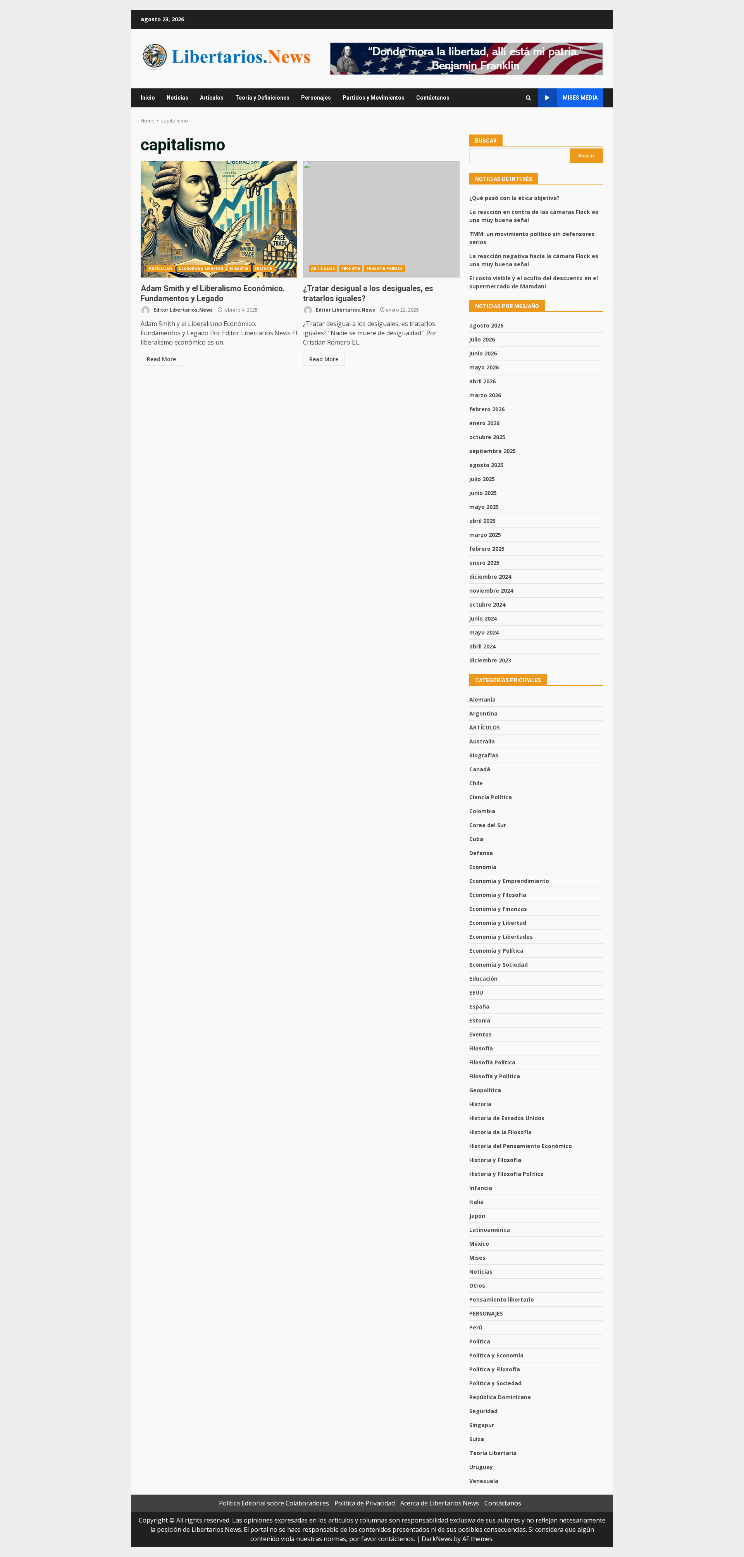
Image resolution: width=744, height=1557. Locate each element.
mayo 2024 (484, 632)
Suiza (476, 1439)
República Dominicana (500, 1397)
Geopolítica (485, 1090)
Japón (477, 1215)
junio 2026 (483, 353)
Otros (477, 1285)
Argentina (483, 713)
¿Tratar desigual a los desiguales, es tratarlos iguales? (381, 219)
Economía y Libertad (201, 268)
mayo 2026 (484, 367)
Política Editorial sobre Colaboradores (274, 1503)
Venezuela (483, 1481)
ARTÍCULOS (160, 268)
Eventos (480, 1034)
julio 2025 (482, 479)
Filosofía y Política (494, 1076)
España (479, 1006)
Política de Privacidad (364, 1503)
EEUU (476, 992)
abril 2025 (482, 520)
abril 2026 (482, 381)
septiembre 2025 (492, 451)
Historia (263, 268)
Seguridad (483, 1411)
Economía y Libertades (501, 936)
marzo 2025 (485, 534)
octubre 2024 (487, 604)
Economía (482, 867)
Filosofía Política (385, 268)
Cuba (476, 839)
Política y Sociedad (495, 1383)
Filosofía (239, 268)
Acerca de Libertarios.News (439, 1503)
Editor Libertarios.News (182, 310)
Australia (482, 741)
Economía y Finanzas (498, 908)
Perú (475, 1327)
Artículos (212, 98)
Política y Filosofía (494, 1369)
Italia (476, 1201)
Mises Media (580, 98)
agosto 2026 (486, 325)
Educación (483, 978)
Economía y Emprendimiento (509, 881)
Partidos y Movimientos (374, 98)
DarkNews (437, 1539)
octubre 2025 (487, 437)
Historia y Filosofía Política (506, 1174)
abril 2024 (482, 646)
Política (479, 1341)
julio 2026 (482, 339)
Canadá (479, 769)
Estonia (479, 1020)
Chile (476, 783)
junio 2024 (483, 618)
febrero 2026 (487, 409)
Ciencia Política (490, 797)
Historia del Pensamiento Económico (520, 1146)
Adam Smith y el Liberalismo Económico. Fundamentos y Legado (219, 219)
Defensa (481, 853)
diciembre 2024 (490, 576)
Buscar (486, 141)
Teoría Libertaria (493, 1453)
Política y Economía (496, 1355)
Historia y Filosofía (495, 1160)
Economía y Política (496, 950)
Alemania (482, 699)
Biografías (483, 755)
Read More (161, 359)
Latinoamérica (489, 1229)
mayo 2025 (484, 506)
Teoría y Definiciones (262, 98)
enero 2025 (484, 562)
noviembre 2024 (491, 590)
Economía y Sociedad (498, 964)
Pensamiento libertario (501, 1299)
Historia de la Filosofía (500, 1132)
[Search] (528, 97)
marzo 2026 (485, 395)
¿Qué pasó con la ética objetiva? (514, 198)
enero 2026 (484, 423)
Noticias (177, 98)
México (479, 1243)
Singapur (481, 1425)
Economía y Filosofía (497, 894)
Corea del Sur (487, 825)
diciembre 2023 (490, 660)
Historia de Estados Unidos (506, 1118)
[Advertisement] (466, 58)
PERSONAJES (486, 1313)
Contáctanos (433, 98)
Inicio (148, 98)
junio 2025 (483, 493)
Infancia (480, 1187)
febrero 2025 (487, 548)
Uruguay (481, 1467)
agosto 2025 (486, 465)
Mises (477, 1257)
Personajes (316, 98)
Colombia (482, 811)
